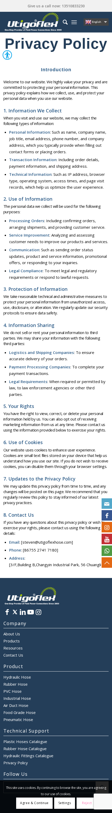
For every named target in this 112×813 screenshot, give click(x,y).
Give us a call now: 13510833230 (56, 5)
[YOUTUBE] (107, 539)
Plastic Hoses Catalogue (25, 741)
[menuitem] (63, 22)
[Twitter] (15, 612)
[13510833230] (107, 550)
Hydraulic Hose (17, 677)
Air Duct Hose (15, 705)
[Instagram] (107, 527)
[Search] (63, 22)
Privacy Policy (15, 762)
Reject (87, 803)
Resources (13, 648)
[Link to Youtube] (31, 612)
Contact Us (13, 655)
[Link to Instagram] (38, 612)
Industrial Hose (17, 698)
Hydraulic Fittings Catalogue (28, 755)
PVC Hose (12, 691)
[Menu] (74, 22)
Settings (64, 803)
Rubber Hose (15, 684)
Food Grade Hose (19, 712)
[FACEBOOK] (107, 515)
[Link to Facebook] (7, 612)
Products (11, 640)
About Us (11, 633)
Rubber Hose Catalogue (25, 748)
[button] (2, 56)
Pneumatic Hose (18, 719)
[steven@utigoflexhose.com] (107, 503)
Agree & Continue (34, 803)
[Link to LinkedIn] (23, 612)
